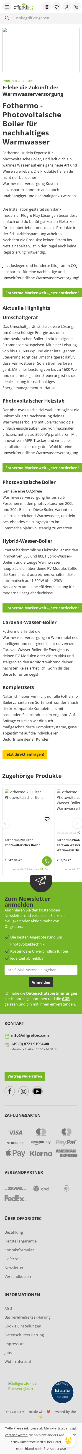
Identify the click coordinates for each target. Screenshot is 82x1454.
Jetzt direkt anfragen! (24, 754)
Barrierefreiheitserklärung (28, 1317)
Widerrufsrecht (18, 1361)
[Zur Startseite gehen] (23, 6)
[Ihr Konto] (66, 6)
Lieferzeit (13, 1258)
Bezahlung (14, 1232)
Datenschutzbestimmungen (51, 993)
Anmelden (41, 982)
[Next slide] (77, 823)
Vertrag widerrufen (25, 1076)
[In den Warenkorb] (47, 861)
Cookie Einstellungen (23, 1326)
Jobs (8, 1352)
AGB (66, 998)
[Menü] (6, 6)
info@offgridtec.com (30, 1035)
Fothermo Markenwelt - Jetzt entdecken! (42, 292)
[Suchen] (7, 18)
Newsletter (14, 1267)
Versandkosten (18, 1276)
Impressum (15, 1343)
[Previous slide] (5, 823)
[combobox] (44, 18)
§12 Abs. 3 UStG (55, 1449)
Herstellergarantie (21, 1241)
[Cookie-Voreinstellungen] (68, 1440)
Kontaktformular (19, 1249)
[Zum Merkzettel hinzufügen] (47, 819)
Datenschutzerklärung (24, 1334)
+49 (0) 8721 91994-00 (30, 1043)
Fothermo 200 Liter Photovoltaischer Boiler (22, 842)
